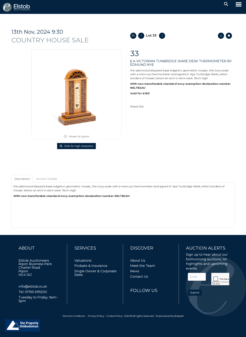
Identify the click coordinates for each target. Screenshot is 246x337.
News (134, 271)
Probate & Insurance (90, 266)
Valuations (82, 261)
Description (22, 178)
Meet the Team (142, 266)
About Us (137, 261)
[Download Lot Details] (221, 36)
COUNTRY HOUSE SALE (50, 40)
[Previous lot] (141, 36)
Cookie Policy (114, 315)
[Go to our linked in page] (141, 297)
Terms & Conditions (73, 315)
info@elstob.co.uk (33, 286)
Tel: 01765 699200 (33, 292)
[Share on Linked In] (156, 106)
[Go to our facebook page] (133, 297)
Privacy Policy (96, 315)
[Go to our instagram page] (164, 106)
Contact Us (139, 277)
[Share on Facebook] (149, 106)
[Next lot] (162, 36)
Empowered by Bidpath (170, 315)
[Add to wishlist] (229, 36)
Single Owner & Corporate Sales (95, 273)
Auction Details (46, 178)
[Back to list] (133, 36)
